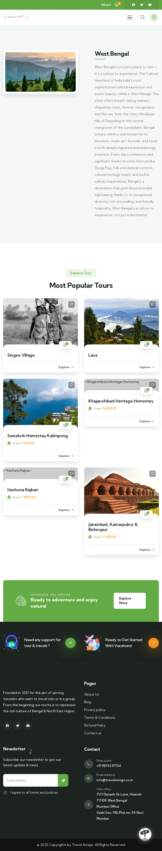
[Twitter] (141, 4)
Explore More (125, 600)
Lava (92, 355)
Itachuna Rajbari (22, 489)
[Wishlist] (71, 304)
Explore (64, 367)
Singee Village (21, 355)
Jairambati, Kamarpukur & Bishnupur (113, 527)
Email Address (105, 775)
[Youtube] (149, 4)
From (16, 443)
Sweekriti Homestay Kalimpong (37, 435)
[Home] (16, 17)
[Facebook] (133, 4)
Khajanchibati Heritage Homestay (121, 401)
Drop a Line (103, 760)
